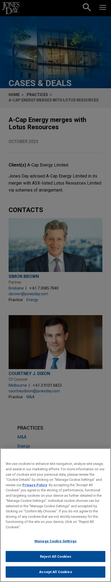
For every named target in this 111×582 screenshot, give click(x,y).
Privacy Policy (34, 485)
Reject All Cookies (55, 556)
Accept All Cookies (55, 572)
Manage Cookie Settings (55, 541)
